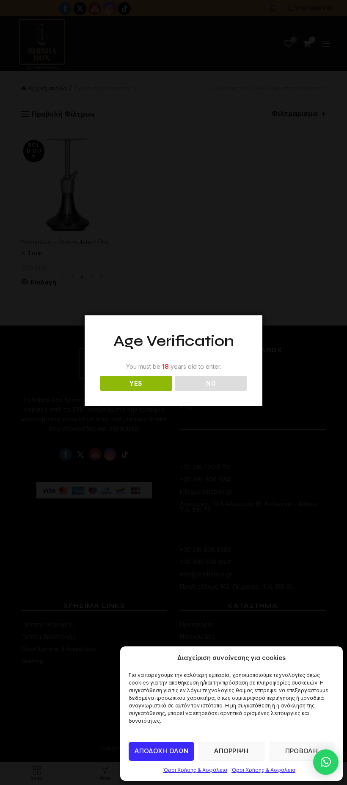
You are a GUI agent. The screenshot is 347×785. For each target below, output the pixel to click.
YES (135, 383)
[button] (326, 762)
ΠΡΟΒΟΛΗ (301, 751)
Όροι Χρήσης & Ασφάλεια (195, 770)
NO (211, 383)
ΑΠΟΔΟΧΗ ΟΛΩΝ (161, 751)
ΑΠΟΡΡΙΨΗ (231, 751)
